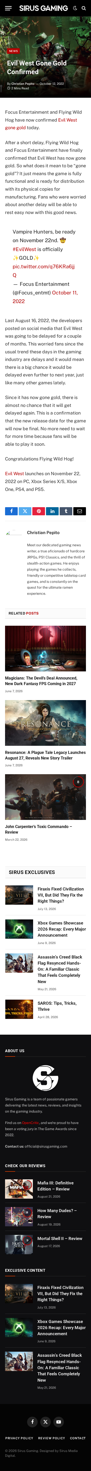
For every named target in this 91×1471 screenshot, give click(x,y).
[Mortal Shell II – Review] (19, 1244)
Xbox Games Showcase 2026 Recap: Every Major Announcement (62, 929)
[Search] (83, 8)
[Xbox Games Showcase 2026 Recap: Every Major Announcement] (19, 929)
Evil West (14, 473)
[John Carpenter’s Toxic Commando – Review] (45, 797)
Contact (78, 1438)
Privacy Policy (19, 1438)
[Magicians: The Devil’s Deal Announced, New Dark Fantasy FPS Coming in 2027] (45, 648)
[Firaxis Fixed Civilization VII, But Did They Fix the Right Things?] (19, 895)
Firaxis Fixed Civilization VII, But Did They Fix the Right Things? (61, 895)
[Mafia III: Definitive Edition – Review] (19, 1189)
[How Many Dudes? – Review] (19, 1216)
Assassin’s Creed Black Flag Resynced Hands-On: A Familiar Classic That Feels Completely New (60, 969)
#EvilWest (24, 249)
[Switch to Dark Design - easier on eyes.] (75, 8)
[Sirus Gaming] (43, 8)
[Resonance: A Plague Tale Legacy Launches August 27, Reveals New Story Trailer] (45, 723)
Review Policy (51, 1438)
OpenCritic (30, 1123)
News (13, 51)
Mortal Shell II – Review (59, 1238)
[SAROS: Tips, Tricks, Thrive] (19, 1009)
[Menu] (8, 8)
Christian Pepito (22, 84)
